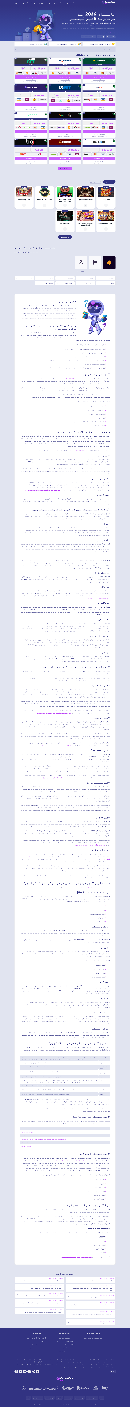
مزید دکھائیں (66, 168)
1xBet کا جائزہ (65, 107)
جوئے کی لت (65, 1348)
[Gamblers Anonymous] (96, 1388)
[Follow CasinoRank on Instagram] (33, 1371)
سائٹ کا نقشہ (37, 1404)
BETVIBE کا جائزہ (31, 107)
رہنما (23, 1128)
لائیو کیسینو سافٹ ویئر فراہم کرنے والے (85, 887)
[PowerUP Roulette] (44, 197)
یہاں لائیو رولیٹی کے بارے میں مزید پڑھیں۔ (57, 745)
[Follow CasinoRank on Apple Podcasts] (16, 1371)
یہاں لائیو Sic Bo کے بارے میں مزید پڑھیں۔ (90, 845)
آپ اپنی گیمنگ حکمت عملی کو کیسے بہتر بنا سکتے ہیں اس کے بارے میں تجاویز (44, 1139)
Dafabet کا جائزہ (65, 161)
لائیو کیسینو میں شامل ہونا (93, 1338)
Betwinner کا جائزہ (99, 80)
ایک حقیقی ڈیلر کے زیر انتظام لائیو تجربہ (77, 378)
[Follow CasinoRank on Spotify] (20, 1371)
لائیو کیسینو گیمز (55, 3)
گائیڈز (25, 3)
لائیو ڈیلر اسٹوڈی (38, 3)
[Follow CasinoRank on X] (29, 1371)
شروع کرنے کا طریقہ (27, 1132)
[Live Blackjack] (65, 221)
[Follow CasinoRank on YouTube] (25, 1371)
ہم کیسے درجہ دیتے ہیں (36, 1344)
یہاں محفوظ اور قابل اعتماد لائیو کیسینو (76, 1257)
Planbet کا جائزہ (31, 80)
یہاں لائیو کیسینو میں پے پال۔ (98, 598)
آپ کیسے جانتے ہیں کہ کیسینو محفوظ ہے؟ (33, 1135)
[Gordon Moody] (68, 1388)
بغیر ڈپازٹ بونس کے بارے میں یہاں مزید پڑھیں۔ (43, 490)
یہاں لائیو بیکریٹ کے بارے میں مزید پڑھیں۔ (55, 778)
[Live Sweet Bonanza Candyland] (85, 221)
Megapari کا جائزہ (99, 134)
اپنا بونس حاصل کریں (99, 77)
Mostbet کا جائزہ (65, 80)
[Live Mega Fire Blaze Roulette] (65, 197)
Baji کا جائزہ (31, 161)
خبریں (16, 3)
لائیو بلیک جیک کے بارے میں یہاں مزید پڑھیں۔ (54, 713)
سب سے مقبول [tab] (108, 182)
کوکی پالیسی (93, 1404)
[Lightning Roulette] (85, 197)
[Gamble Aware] (43, 1388)
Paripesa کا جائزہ (99, 107)
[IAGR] (105, 1388)
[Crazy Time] (106, 197)
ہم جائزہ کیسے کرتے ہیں (36, 1341)
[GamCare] (83, 1388)
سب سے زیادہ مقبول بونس (78, 450)
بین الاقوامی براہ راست (64, 1351)
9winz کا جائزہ (65, 134)
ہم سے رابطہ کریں (36, 1348)
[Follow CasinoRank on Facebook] (37, 1371)
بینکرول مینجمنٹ (27, 1142)
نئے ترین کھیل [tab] (94, 182)
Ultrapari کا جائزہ (30, 134)
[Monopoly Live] (24, 197)
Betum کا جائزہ (99, 161)
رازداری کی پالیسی (65, 1404)
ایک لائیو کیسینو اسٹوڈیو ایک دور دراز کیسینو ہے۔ (65, 1160)
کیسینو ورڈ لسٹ (26, 1146)
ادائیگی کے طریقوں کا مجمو (65, 1344)
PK (113, 1371)
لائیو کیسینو (70, 3)
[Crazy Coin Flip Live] (106, 221)
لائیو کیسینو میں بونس (65, 1341)
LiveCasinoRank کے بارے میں (36, 1338)
